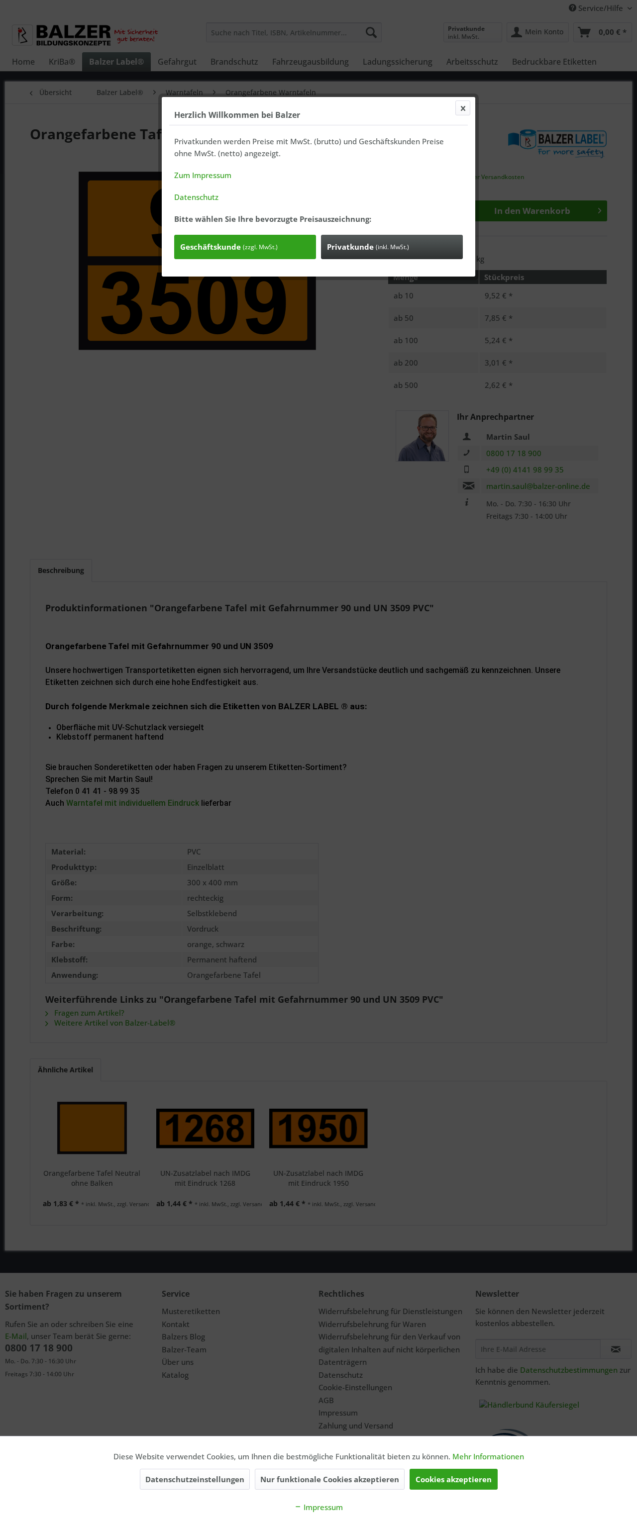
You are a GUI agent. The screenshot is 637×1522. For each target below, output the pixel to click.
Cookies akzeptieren (454, 1479)
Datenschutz (196, 197)
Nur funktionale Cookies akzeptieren (329, 1479)
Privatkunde (368, 247)
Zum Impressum (202, 175)
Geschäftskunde (229, 247)
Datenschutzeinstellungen (194, 1479)
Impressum (322, 1507)
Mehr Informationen (488, 1456)
